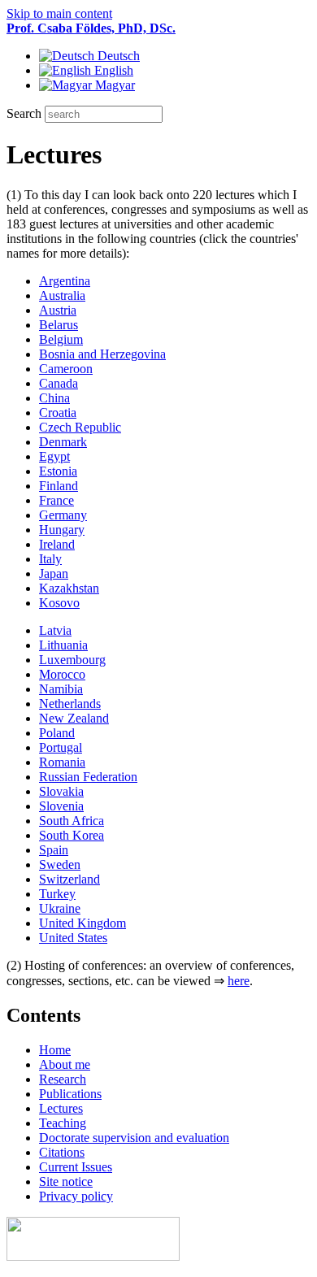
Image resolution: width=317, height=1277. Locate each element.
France (56, 500)
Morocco (62, 674)
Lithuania (63, 645)
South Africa (71, 820)
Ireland (57, 544)
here (239, 981)
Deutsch (117, 56)
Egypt (54, 456)
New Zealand (74, 718)
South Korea (71, 835)
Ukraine (59, 908)
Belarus (58, 325)
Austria (57, 310)
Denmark (63, 442)
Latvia (55, 630)
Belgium (61, 339)
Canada (58, 383)
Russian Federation (88, 777)
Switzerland (69, 879)
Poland (57, 733)
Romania (62, 762)
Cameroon (66, 369)
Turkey (57, 894)
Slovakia (61, 791)
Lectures (61, 1108)
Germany (63, 515)
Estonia (58, 471)
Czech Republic (80, 427)
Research (62, 1079)
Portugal (60, 747)
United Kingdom (82, 923)
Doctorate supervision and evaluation (134, 1138)
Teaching (62, 1123)
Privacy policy (76, 1196)
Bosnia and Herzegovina (102, 354)
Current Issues (75, 1167)
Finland (58, 486)
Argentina (64, 281)
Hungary (62, 529)
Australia (62, 295)
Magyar (113, 85)
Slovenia (61, 806)
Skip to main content (59, 13)
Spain (53, 850)
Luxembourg (72, 660)
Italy (50, 559)
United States (73, 938)
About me (64, 1064)
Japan (53, 573)
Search (26, 113)
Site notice (66, 1181)
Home (55, 1050)
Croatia (57, 412)
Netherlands (70, 703)
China (54, 398)
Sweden (59, 864)
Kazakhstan (69, 588)
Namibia (61, 689)
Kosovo (59, 603)
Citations (62, 1152)
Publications (70, 1094)
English (112, 70)
